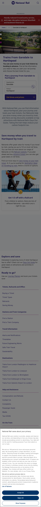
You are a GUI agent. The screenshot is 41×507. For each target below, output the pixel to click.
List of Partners (7, 486)
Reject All (20, 498)
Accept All (20, 492)
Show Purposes (20, 503)
